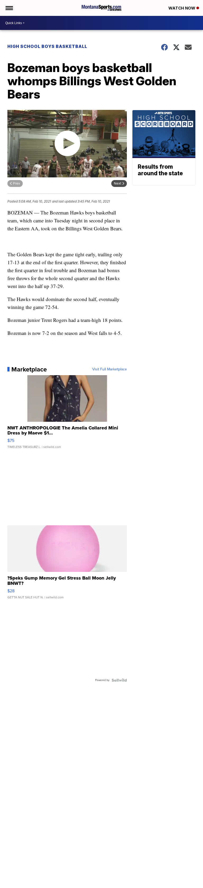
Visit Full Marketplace (109, 369)
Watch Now (182, 8)
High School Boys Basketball (47, 46)
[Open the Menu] (9, 8)
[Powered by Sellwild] (119, 680)
